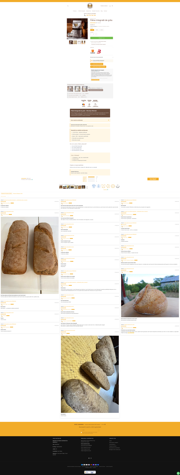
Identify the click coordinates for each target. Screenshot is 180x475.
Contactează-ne (112, 448)
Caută (110, 444)
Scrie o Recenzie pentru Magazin (153, 179)
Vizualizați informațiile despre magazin (98, 44)
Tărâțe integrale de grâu (69, 235)
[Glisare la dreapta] (87, 42)
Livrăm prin (92, 47)
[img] (27, 178)
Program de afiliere (112, 450)
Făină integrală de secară (69, 258)
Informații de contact (88, 471)
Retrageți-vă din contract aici (114, 453)
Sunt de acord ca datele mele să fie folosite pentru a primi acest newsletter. (89, 437)
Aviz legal (94, 471)
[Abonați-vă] (98, 434)
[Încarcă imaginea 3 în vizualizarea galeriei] (79, 42)
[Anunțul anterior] (67, 1)
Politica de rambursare (85, 470)
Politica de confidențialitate (94, 470)
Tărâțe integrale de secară (69, 330)
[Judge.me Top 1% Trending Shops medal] (113, 186)
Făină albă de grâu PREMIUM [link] (73, 95)
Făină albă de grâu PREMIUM (130, 222)
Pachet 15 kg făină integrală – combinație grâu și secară (136, 211)
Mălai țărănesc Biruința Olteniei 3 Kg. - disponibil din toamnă (88, 445)
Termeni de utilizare (102, 470)
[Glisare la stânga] (68, 42)
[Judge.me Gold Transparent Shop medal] (108, 186)
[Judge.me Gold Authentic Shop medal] (103, 186)
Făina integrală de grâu (9, 211)
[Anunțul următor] (113, 1)
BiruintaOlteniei (72, 470)
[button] (68, 6)
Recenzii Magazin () (17, 193)
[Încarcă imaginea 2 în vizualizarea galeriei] (75, 42)
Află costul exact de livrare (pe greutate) (96, 57)
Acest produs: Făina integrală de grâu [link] (75, 93)
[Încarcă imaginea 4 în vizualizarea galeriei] (83, 42)
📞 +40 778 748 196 (90, 15)
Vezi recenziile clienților (95, 79)
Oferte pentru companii (113, 446)
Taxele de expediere (93, 26)
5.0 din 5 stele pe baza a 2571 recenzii (92, 428)
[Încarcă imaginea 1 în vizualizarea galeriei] (71, 42)
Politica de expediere (109, 470)
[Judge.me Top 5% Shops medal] (118, 186)
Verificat (105, 189)
